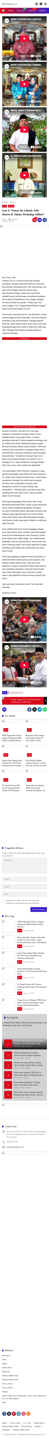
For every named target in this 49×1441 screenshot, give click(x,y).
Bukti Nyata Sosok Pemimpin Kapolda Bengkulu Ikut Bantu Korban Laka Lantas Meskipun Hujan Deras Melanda (29, 1093)
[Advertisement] (24, 819)
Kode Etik (6, 1372)
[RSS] (28, 1414)
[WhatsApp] (44, 709)
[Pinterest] (14, 1414)
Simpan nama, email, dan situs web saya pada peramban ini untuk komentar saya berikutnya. (22, 901)
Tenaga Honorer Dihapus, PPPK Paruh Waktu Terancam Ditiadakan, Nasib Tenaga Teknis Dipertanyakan (36, 788)
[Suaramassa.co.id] (9, 4)
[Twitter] (34, 709)
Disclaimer (6, 1356)
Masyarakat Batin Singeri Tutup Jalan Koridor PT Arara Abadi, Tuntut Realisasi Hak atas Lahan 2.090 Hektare (35, 738)
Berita (4, 206)
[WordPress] (19, 1414)
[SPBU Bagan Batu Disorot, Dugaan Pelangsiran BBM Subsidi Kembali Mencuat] (13, 726)
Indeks (4, 1364)
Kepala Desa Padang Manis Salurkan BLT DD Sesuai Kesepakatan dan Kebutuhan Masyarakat (12, 763)
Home (4, 1360)
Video (4, 1402)
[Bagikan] (44, 220)
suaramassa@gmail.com (15, 1147)
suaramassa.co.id (17, 693)
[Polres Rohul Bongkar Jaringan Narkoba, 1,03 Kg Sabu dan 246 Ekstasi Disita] (36, 751)
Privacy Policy (7, 1384)
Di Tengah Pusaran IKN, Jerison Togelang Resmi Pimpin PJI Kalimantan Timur (11, 788)
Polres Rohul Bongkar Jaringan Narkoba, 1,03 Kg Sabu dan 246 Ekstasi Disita (36, 763)
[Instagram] (23, 1414)
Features (11, 206)
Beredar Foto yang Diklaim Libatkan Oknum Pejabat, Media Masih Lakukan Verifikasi (28, 1064)
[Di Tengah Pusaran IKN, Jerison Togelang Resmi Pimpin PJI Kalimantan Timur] (13, 776)
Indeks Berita (7, 1368)
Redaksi (4, 219)
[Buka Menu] (40, 3)
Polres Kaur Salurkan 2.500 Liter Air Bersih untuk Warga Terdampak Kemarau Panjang (29, 1074)
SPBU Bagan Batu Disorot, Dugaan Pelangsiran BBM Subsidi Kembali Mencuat (12, 738)
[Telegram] (39, 709)
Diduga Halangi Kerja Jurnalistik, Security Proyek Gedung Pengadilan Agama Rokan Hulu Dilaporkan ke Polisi (29, 1054)
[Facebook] (29, 709)
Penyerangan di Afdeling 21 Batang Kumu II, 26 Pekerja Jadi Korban (27, 1083)
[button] (36, 3)
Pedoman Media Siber (10, 1376)
